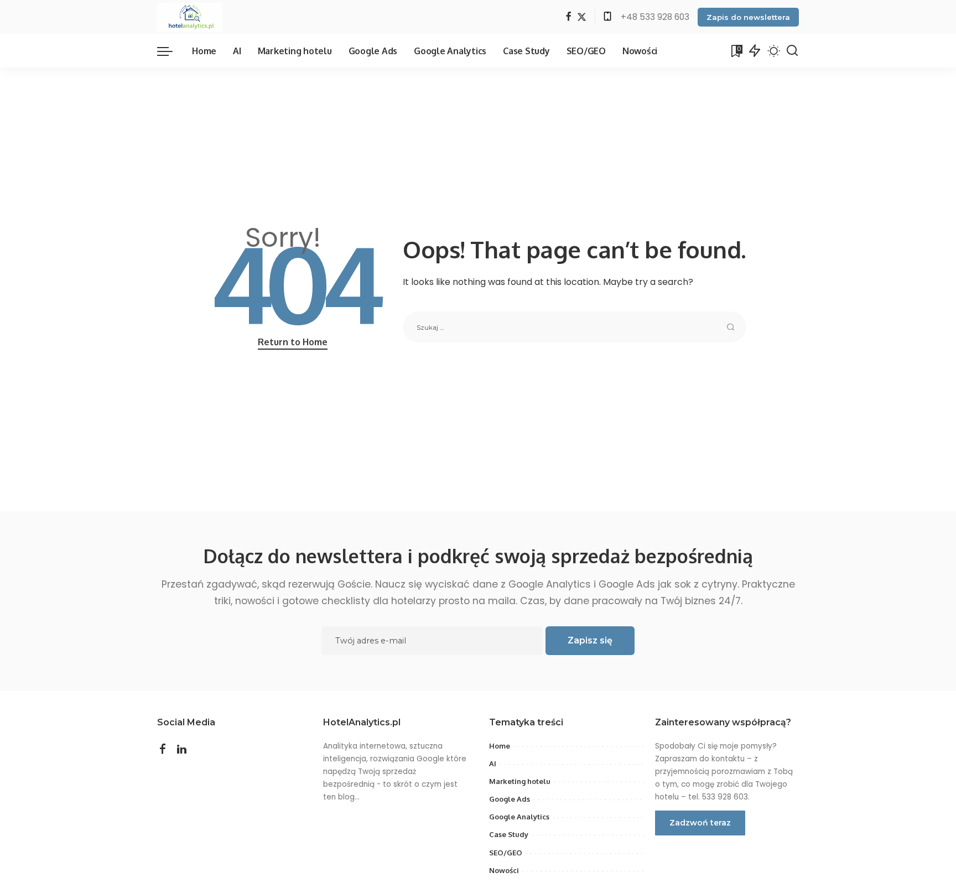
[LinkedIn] (181, 750)
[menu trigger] (170, 50)
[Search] (792, 50)
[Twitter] (581, 17)
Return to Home (293, 341)
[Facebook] (568, 17)
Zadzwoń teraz (700, 823)
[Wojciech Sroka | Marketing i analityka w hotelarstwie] (189, 17)
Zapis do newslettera (748, 17)
